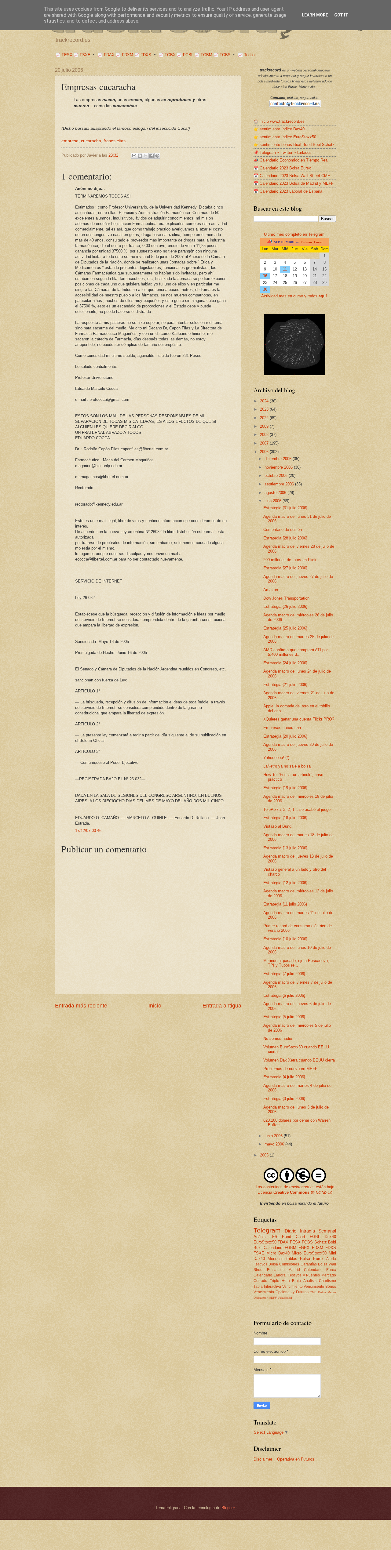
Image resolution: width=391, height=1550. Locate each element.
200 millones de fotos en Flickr (290, 559)
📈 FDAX (106, 55)
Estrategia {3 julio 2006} (284, 1098)
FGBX (303, 1247)
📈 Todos (246, 55)
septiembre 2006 (280, 484)
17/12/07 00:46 (88, 830)
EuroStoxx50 (265, 1242)
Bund (286, 1236)
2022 (265, 418)
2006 (265, 451)
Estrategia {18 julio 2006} (285, 817)
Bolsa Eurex (311, 1258)
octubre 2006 (277, 475)
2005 (265, 1155)
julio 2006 (274, 501)
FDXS (330, 1247)
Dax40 (330, 1236)
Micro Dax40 (278, 1253)
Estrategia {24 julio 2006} (285, 663)
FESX (295, 1242)
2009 (265, 426)
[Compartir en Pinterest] (157, 156)
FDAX (283, 1242)
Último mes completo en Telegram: (295, 234)
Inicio (154, 1006)
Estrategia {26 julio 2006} (285, 606)
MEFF (273, 1297)
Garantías (309, 1264)
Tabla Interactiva (267, 1286)
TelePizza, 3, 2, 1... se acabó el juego (297, 809)
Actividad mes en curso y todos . (294, 296)
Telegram (267, 1230)
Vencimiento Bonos (320, 1286)
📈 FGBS (222, 55)
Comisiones (289, 1264)
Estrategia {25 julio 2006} (285, 628)
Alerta (331, 1259)
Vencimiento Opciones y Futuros (281, 1292)
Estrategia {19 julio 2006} (285, 788)
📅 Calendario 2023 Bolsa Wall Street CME (292, 175)
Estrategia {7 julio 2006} (284, 973)
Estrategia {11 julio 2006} (285, 904)
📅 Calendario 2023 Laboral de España (288, 191)
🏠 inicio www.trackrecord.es (279, 121)
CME (313, 1292)
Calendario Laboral (270, 1275)
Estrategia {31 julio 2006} (285, 508)
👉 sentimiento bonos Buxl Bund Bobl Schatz (294, 144)
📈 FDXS (142, 55)
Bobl (332, 1242)
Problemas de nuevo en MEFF (290, 1068)
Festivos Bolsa (266, 1264)
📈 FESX (64, 55)
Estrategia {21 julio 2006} (285, 684)
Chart (300, 1236)
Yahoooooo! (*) (276, 757)
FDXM (317, 1247)
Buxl (257, 1247)
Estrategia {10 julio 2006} (285, 939)
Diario (290, 1230)
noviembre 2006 (279, 467)
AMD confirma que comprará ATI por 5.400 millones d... (295, 652)
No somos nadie (277, 1038)
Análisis (309, 1281)
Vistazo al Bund (277, 826)
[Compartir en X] (146, 156)
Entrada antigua (222, 1006)
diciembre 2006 (279, 458)
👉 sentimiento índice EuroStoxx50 (285, 137)
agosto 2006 (276, 492)
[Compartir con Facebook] (151, 156)
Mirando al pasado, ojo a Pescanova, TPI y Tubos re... (296, 962)
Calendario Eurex (320, 1270)
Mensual (275, 1258)
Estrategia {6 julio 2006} (284, 995)
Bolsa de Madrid (283, 1270)
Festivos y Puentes (304, 1275)
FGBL (315, 1236)
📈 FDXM (124, 55)
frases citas (115, 141)
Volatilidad (285, 1297)
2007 (265, 443)
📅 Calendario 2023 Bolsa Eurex (282, 168)
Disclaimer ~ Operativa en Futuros (284, 1459)
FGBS (307, 1242)
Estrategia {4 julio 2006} (284, 1077)
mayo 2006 (275, 1144)
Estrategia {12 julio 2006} (285, 882)
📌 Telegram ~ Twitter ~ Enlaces (283, 152)
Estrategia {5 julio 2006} (284, 1017)
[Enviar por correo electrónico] (134, 156)
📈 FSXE (82, 55)
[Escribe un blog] (140, 156)
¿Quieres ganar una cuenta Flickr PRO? (298, 719)
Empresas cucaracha (282, 727)
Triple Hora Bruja (285, 1281)
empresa (70, 141)
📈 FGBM (203, 55)
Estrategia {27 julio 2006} (285, 568)
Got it (341, 15)
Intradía (307, 1230)
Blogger (228, 1507)
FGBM (290, 1247)
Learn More (315, 15)
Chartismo (327, 1281)
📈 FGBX (167, 55)
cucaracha (91, 141)
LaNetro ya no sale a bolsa (287, 766)
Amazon (270, 589)
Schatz (320, 1242)
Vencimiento (292, 1286)
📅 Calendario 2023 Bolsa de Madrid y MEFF (294, 183)
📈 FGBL (185, 55)
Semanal (327, 1230)
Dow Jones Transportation (286, 598)
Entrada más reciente (81, 1006)
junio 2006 (274, 1136)
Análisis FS (265, 1236)
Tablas (291, 1258)
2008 (265, 434)
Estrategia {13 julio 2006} (285, 848)
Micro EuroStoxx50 (309, 1253)
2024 (265, 401)
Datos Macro (327, 1292)
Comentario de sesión (282, 529)
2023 (265, 409)
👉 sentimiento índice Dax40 (279, 129)
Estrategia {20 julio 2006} (285, 736)
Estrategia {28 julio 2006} (285, 538)
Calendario (273, 1247)
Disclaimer (261, 1297)
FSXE (259, 1253)
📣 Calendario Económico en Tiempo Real (291, 160)
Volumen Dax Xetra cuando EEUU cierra (299, 1060)
